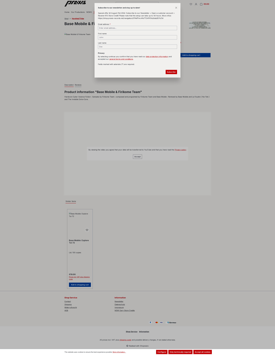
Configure (161, 352)
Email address (104, 24)
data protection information (157, 56)
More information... (119, 352)
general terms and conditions (121, 59)
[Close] (176, 7)
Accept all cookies (202, 352)
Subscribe (171, 72)
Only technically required (180, 352)
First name (102, 34)
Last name (102, 43)
